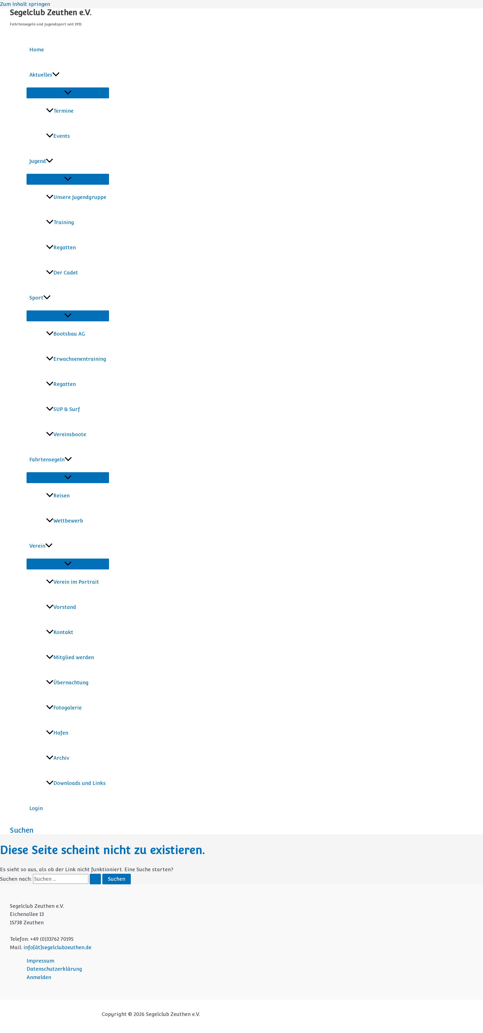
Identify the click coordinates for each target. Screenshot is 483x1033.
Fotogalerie (67, 708)
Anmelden (39, 977)
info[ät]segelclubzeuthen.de (57, 947)
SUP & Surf (66, 409)
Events (61, 136)
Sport (36, 298)
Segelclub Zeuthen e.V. (51, 12)
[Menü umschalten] (68, 92)
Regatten (64, 247)
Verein (37, 546)
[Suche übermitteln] (95, 879)
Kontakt (63, 632)
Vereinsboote (69, 434)
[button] (56, 75)
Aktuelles (40, 75)
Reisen (61, 495)
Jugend (37, 161)
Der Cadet (65, 273)
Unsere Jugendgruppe (79, 197)
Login (36, 808)
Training (63, 222)
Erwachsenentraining (79, 359)
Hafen (60, 733)
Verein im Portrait (76, 582)
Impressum (40, 961)
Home (36, 50)
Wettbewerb (68, 521)
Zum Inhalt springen (25, 4)
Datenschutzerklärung (54, 969)
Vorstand (64, 607)
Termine (63, 111)
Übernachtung (71, 682)
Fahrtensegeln (47, 459)
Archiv (61, 758)
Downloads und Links (79, 783)
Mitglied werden (73, 657)
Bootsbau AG (69, 334)
